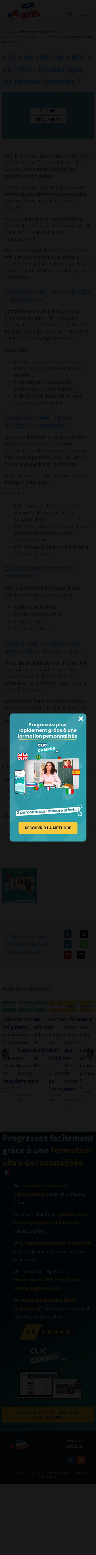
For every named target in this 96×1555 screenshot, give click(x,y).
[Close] (81, 719)
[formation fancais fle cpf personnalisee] (48, 716)
